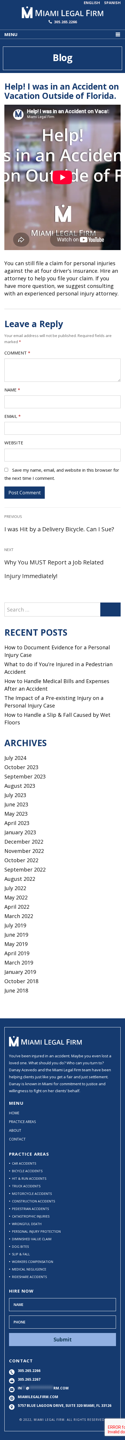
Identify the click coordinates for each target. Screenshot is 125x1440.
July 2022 (15, 888)
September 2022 (25, 869)
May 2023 (16, 813)
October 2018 (21, 981)
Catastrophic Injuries (30, 1216)
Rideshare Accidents (29, 1277)
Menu (10, 34)
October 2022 (21, 860)
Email (12, 416)
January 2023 (20, 832)
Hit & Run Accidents (29, 1178)
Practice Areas (22, 1121)
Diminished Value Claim (31, 1239)
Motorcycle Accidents (32, 1193)
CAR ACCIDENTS (24, 1163)
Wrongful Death (27, 1224)
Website (13, 442)
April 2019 (16, 953)
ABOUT (15, 1130)
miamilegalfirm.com (38, 1396)
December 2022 (23, 841)
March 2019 (18, 962)
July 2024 (15, 757)
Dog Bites (20, 1246)
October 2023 (21, 767)
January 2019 (20, 971)
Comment (17, 353)
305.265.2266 (65, 21)
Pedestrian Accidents (30, 1208)
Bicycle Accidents (27, 1171)
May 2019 (16, 943)
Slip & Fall (21, 1254)
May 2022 (16, 897)
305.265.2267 (29, 1379)
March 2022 (18, 916)
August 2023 (19, 785)
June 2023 (16, 804)
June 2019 (16, 934)
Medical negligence (29, 1269)
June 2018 (16, 990)
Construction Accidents (33, 1201)
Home (14, 1113)
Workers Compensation (32, 1261)
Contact (17, 1139)
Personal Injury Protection (36, 1231)
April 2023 (16, 822)
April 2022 (16, 906)
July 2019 (15, 925)
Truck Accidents (26, 1186)
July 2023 (15, 795)
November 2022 (24, 850)
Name (12, 390)
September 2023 (25, 776)
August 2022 (19, 878)
